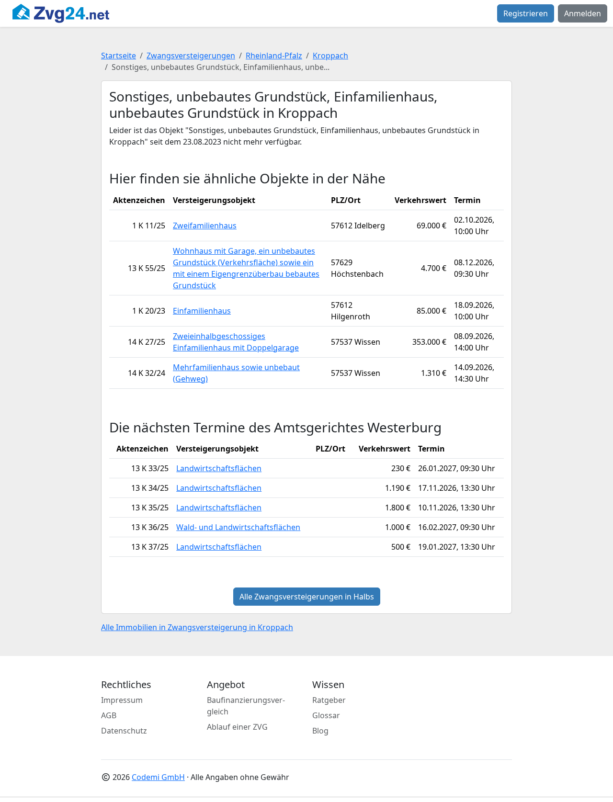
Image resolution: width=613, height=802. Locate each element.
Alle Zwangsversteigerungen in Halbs (306, 596)
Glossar (326, 715)
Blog (320, 730)
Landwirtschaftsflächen (218, 468)
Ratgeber (329, 700)
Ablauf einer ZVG (237, 727)
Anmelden (582, 13)
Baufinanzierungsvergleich (246, 706)
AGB (108, 715)
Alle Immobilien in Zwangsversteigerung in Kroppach (197, 627)
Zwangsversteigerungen (191, 55)
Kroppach (330, 55)
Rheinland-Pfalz (274, 55)
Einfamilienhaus (202, 310)
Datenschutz (124, 730)
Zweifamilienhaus (205, 225)
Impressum (122, 700)
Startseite (118, 55)
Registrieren (525, 13)
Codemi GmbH (158, 777)
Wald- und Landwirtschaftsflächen (238, 527)
